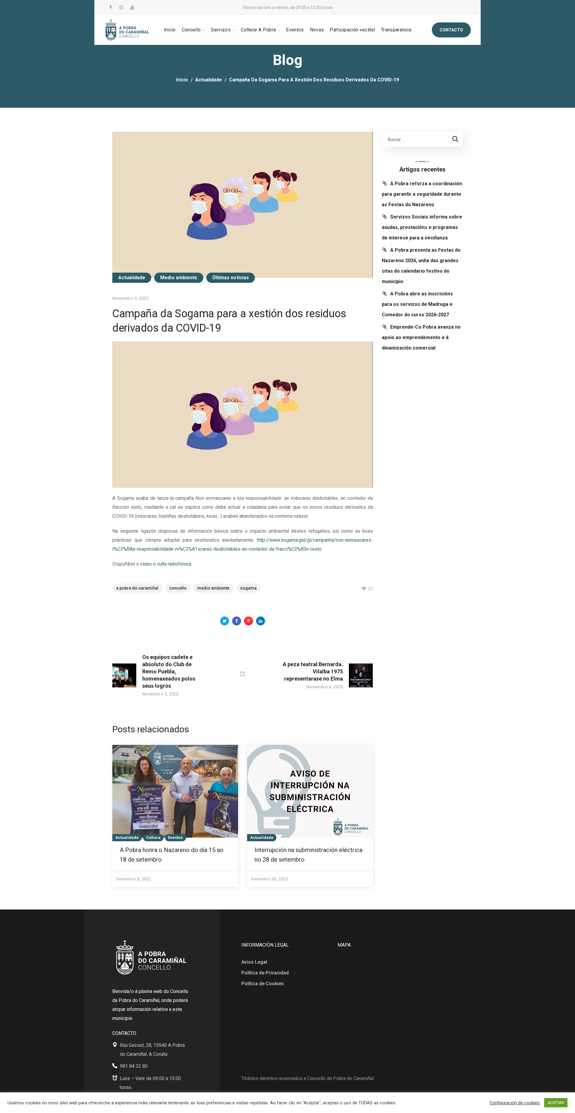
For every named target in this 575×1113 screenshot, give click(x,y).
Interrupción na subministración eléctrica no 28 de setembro (308, 854)
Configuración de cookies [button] (515, 1103)
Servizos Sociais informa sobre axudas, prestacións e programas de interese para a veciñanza (422, 227)
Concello (178, 588)
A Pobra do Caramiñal (137, 588)
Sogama (248, 588)
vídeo (146, 564)
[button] (451, 30)
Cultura (153, 837)
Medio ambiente (178, 277)
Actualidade (208, 80)
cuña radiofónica (174, 564)
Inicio (182, 80)
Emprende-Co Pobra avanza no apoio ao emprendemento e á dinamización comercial (421, 337)
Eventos (175, 837)
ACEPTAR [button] (556, 1102)
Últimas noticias (230, 277)
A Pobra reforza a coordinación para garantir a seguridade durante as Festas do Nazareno (422, 194)
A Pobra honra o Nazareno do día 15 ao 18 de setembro (171, 854)
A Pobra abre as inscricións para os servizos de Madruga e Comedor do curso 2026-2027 (417, 304)
